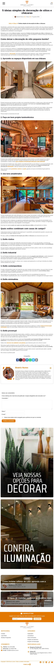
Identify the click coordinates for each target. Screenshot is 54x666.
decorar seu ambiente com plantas (16, 342)
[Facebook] (40, 662)
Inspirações (30, 633)
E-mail (4, 414)
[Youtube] (52, 662)
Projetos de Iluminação (33, 641)
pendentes (14, 168)
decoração (12, 53)
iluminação (11, 166)
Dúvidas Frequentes (6, 637)
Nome (3, 411)
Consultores (31, 635)
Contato (3, 633)
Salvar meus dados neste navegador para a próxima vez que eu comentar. (22, 417)
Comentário (5, 398)
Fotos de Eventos (32, 637)
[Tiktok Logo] (49, 662)
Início (10, 23)
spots (24, 168)
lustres (19, 168)
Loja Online (4, 635)
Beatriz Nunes (21, 368)
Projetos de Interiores (33, 639)
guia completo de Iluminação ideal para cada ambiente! (30, 161)
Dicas (27, 16)
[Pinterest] (46, 662)
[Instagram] (43, 662)
